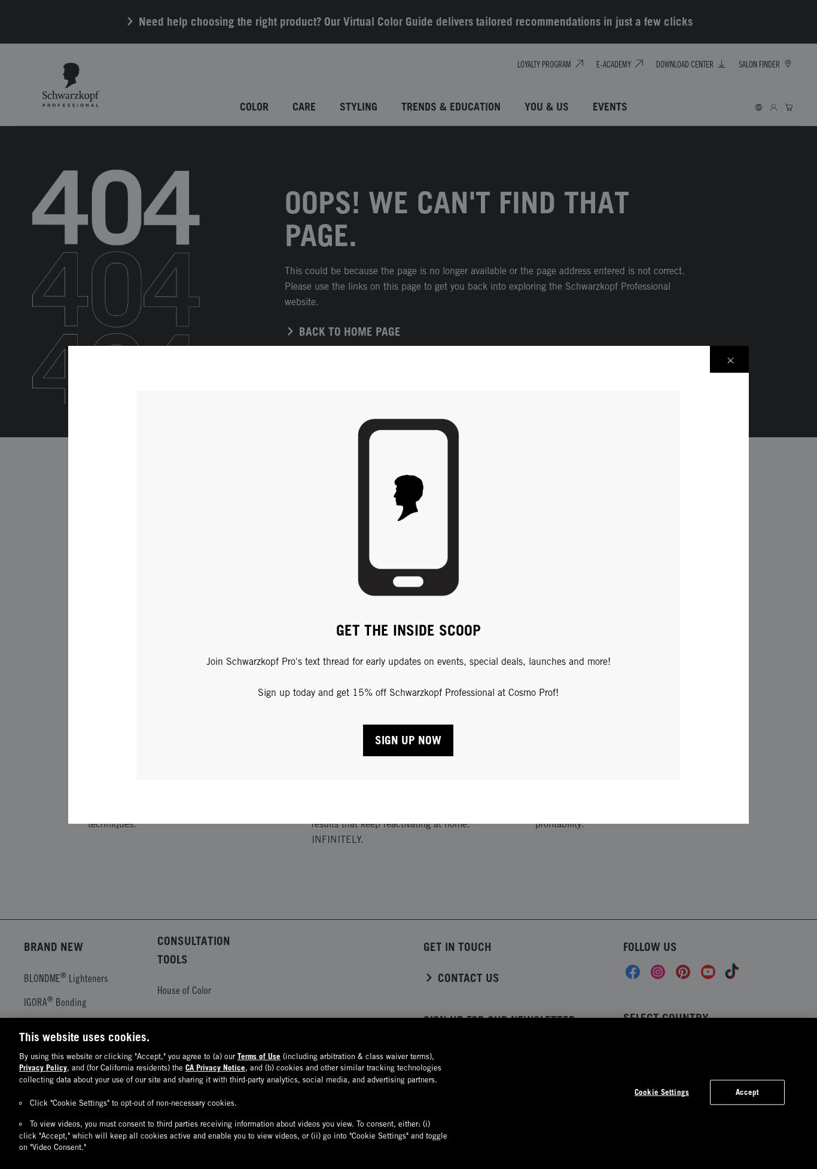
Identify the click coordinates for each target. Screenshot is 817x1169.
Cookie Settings (662, 1092)
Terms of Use (259, 1056)
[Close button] (729, 359)
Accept (748, 1092)
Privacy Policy (43, 1067)
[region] (408, 1093)
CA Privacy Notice (215, 1067)
